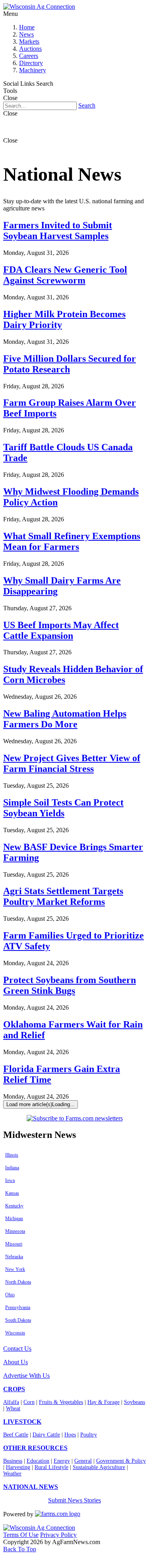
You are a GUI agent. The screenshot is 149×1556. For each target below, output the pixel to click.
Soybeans (134, 1402)
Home (27, 27)
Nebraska (14, 1256)
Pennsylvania (17, 1307)
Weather (12, 1474)
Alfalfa (11, 1402)
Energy (62, 1461)
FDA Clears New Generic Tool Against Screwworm (65, 274)
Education (38, 1461)
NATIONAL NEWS (30, 1486)
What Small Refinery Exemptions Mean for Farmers (71, 541)
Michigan (14, 1218)
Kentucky (14, 1206)
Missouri (13, 1244)
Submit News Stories (74, 1500)
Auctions (30, 48)
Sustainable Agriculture (99, 1467)
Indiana (12, 1167)
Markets (29, 41)
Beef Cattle (15, 1435)
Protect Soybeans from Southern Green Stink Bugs (69, 985)
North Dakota (18, 1282)
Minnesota (15, 1231)
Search (86, 105)
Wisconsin (15, 1333)
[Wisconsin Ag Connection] (39, 6)
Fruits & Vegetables (61, 1402)
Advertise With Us (26, 1375)
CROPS (14, 1389)
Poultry (88, 1435)
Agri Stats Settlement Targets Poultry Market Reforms (63, 896)
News (26, 34)
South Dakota (18, 1320)
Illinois (11, 1155)
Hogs (70, 1435)
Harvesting (18, 1467)
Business (12, 1461)
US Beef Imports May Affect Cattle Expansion (61, 630)
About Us (15, 1362)
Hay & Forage (103, 1402)
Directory (31, 63)
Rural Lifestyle (51, 1467)
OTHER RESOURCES (35, 1447)
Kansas (12, 1193)
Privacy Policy (58, 1534)
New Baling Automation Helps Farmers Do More (64, 718)
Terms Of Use (21, 1534)
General (83, 1461)
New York (15, 1269)
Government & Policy (121, 1461)
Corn (29, 1402)
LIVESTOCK (22, 1421)
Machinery (32, 70)
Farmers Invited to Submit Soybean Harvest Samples (57, 230)
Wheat (13, 1408)
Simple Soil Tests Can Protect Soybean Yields (63, 807)
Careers (28, 55)
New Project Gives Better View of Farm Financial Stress (71, 763)
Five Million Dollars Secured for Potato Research (69, 363)
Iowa (10, 1180)
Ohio (10, 1295)
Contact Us (17, 1348)
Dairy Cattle (46, 1435)
